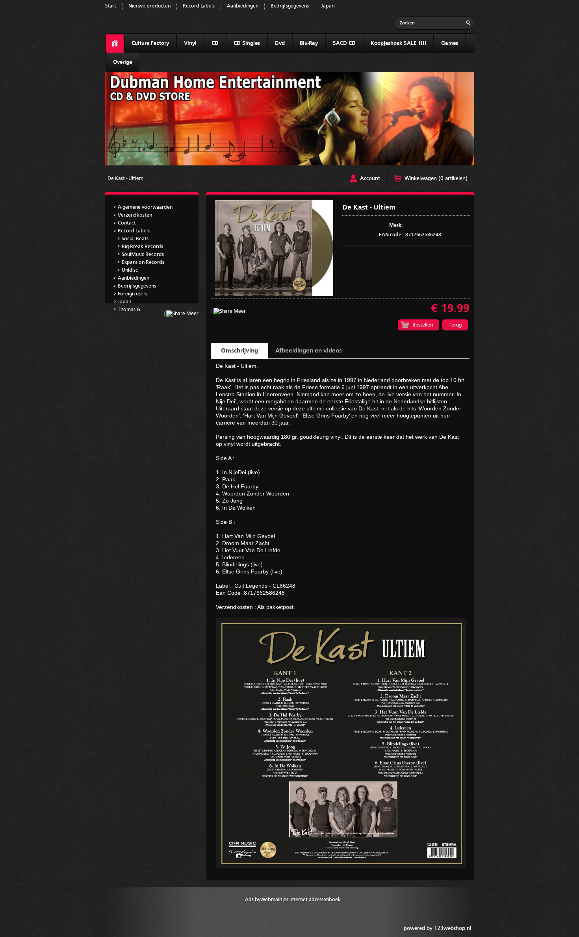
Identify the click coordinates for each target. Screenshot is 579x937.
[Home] (115, 43)
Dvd (280, 43)
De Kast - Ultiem (125, 178)
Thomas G (129, 309)
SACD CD (344, 43)
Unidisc (130, 270)
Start (110, 6)
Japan (327, 6)
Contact (127, 223)
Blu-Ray (309, 43)
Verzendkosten (135, 215)
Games (449, 43)
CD (215, 43)
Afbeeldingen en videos (308, 351)
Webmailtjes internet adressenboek (300, 899)
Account (370, 178)
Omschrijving (239, 351)
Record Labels (199, 6)
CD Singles (247, 43)
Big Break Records (142, 246)
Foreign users (132, 294)
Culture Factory (150, 43)
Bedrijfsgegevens (290, 6)
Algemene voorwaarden (145, 207)
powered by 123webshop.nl (437, 928)
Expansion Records (143, 262)
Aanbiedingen (242, 6)
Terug (455, 325)
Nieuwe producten (149, 6)
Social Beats (135, 238)
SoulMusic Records (143, 254)
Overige (122, 62)
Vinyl (190, 43)
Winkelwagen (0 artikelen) (436, 178)
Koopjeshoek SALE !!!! (398, 43)
